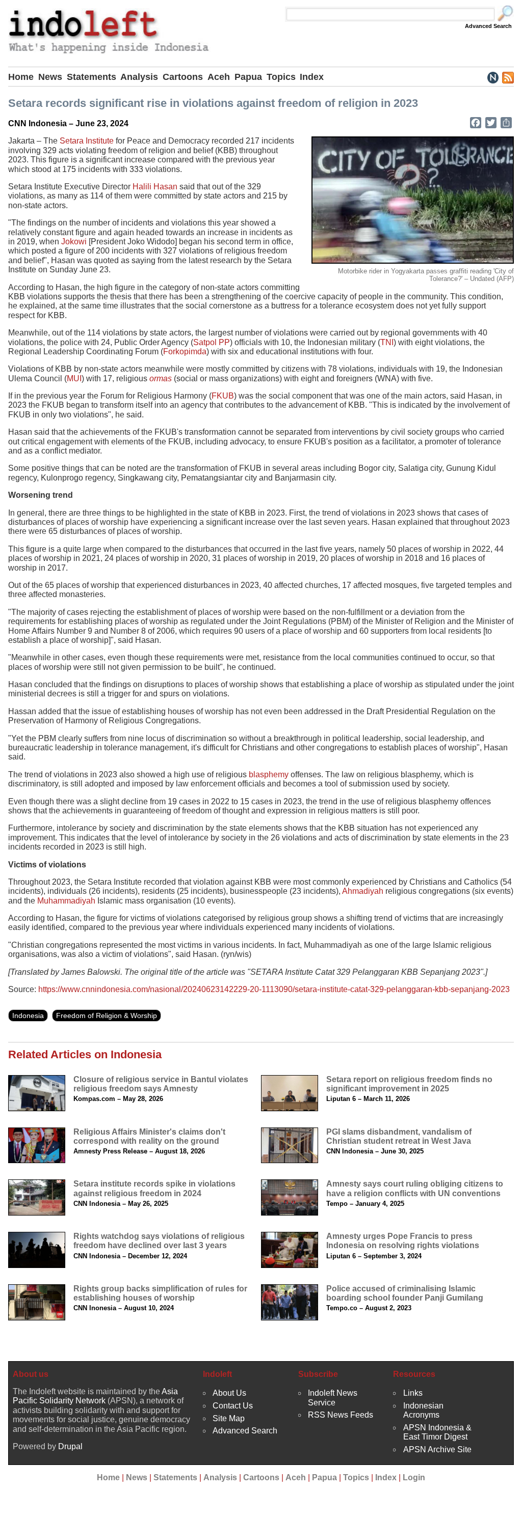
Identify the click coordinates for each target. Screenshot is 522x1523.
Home (21, 77)
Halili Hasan (155, 186)
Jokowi (74, 241)
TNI (387, 342)
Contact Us (233, 1405)
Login (414, 1477)
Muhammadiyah (66, 900)
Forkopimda (184, 351)
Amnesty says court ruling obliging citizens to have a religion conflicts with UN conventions (414, 1188)
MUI (74, 378)
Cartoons (183, 77)
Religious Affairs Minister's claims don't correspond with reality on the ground (149, 1136)
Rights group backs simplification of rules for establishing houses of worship (160, 1293)
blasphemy (269, 774)
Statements (91, 77)
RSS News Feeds (340, 1415)
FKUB (223, 395)
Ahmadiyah (362, 891)
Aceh (218, 77)
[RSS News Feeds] (507, 77)
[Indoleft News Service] (492, 77)
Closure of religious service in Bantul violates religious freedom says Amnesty (160, 1084)
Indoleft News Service (332, 1397)
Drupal (70, 1446)
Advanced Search (488, 26)
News (50, 77)
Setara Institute (87, 140)
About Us (229, 1393)
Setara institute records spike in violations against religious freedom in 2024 (154, 1188)
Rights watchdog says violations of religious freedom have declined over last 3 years (159, 1241)
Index (312, 77)
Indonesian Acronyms (423, 1410)
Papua (248, 77)
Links (413, 1393)
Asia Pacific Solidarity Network (95, 1396)
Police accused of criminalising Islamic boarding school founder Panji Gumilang (404, 1293)
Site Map (229, 1418)
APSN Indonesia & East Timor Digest (437, 1432)
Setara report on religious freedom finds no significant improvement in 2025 (409, 1084)
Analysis (139, 77)
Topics (281, 77)
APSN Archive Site (437, 1449)
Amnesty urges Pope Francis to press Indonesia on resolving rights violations (402, 1241)
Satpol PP (211, 342)
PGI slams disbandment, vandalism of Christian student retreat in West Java (399, 1136)
